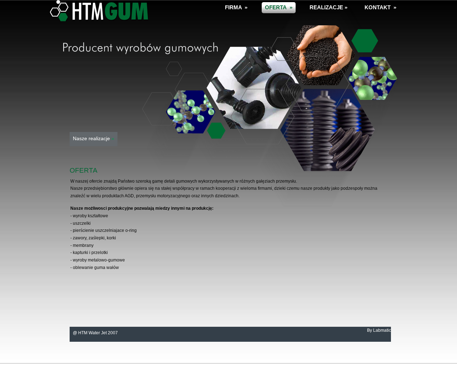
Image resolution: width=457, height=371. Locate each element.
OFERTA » (278, 7)
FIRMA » (236, 7)
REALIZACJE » (328, 7)
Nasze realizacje (93, 138)
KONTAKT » (380, 7)
